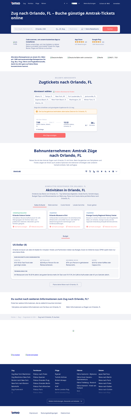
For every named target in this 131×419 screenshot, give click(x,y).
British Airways (60, 380)
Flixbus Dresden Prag (41, 380)
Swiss (57, 383)
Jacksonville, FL (90, 96)
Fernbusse (37, 370)
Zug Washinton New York (21, 377)
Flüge (37, 3)
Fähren (43, 3)
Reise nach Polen (105, 383)
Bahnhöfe (15, 386)
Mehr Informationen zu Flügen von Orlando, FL (83, 307)
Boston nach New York (20, 380)
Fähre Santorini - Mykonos (87, 374)
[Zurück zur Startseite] (17, 3)
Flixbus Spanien (39, 377)
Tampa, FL (48, 96)
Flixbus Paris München (41, 386)
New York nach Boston (20, 383)
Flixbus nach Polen (40, 374)
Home (13, 317)
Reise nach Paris (105, 380)
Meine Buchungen (90, 3)
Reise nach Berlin (105, 377)
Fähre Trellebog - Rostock (86, 382)
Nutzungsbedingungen (49, 413)
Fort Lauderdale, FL (75, 96)
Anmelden (116, 3)
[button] (61, 29)
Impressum (33, 413)
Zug (24, 3)
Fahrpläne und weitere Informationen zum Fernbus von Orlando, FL (36, 307)
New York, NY (60, 96)
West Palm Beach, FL (58, 100)
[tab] (40, 205)
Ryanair (58, 374)
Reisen (101, 370)
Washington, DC (75, 100)
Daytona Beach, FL (41, 100)
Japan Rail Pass (104, 374)
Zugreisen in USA (29, 317)
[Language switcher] (76, 3)
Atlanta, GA (39, 103)
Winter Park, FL (89, 100)
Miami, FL (38, 96)
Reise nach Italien (105, 386)
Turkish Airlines (61, 377)
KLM (56, 386)
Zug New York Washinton (21, 374)
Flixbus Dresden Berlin (41, 383)
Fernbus (30, 3)
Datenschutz (65, 413)
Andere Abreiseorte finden (64, 92)
